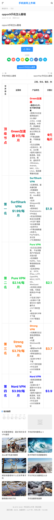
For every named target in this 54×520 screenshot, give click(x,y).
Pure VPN (35, 244)
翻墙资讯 (5, 9)
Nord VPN (35, 376)
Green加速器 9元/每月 (18, 135)
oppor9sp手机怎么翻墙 (43, 76)
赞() (27, 49)
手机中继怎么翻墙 (9, 76)
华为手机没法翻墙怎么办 (37, 475)
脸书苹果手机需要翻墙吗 (37, 455)
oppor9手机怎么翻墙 (14, 14)
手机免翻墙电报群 (35, 498)
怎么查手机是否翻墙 (10, 455)
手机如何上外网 (27, 3)
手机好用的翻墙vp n (36, 432)
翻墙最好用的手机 (9, 498)
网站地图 (38, 507)
